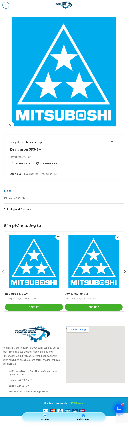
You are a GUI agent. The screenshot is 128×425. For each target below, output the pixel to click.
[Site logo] (64, 4)
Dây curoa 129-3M (76, 293)
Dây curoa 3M (49, 173)
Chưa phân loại (33, 142)
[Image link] (32, 333)
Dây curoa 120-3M (16, 293)
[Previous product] (108, 142)
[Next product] (116, 142)
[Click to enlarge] (10, 125)
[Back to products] (112, 142)
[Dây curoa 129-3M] (94, 262)
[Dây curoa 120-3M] (34, 262)
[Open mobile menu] (6, 5)
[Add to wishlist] (58, 237)
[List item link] (32, 373)
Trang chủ (15, 142)
